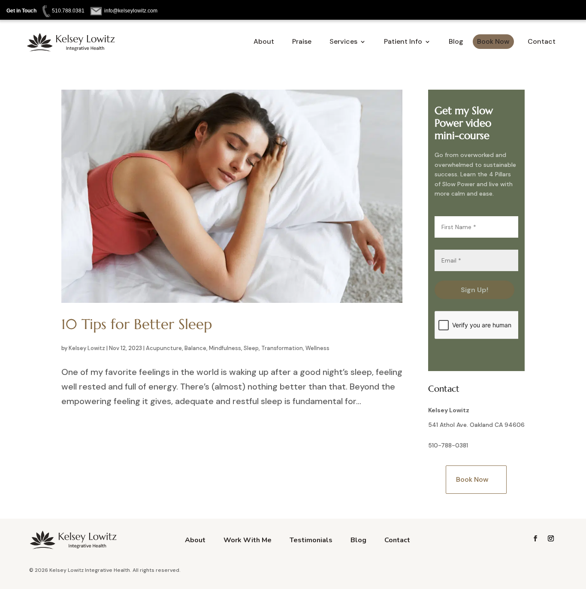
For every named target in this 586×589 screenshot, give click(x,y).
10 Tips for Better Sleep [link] (136, 324)
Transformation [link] (282, 348)
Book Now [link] (493, 41)
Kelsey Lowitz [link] (87, 348)
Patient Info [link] (403, 42)
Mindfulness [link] (225, 348)
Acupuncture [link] (164, 348)
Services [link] (343, 42)
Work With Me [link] (248, 541)
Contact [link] (542, 41)
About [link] (264, 42)
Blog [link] (456, 42)
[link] (62, 11)
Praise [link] (301, 42)
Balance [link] (195, 348)
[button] (535, 538)
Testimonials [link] (311, 541)
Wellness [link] (317, 348)
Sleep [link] (251, 348)
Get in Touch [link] (21, 11)
